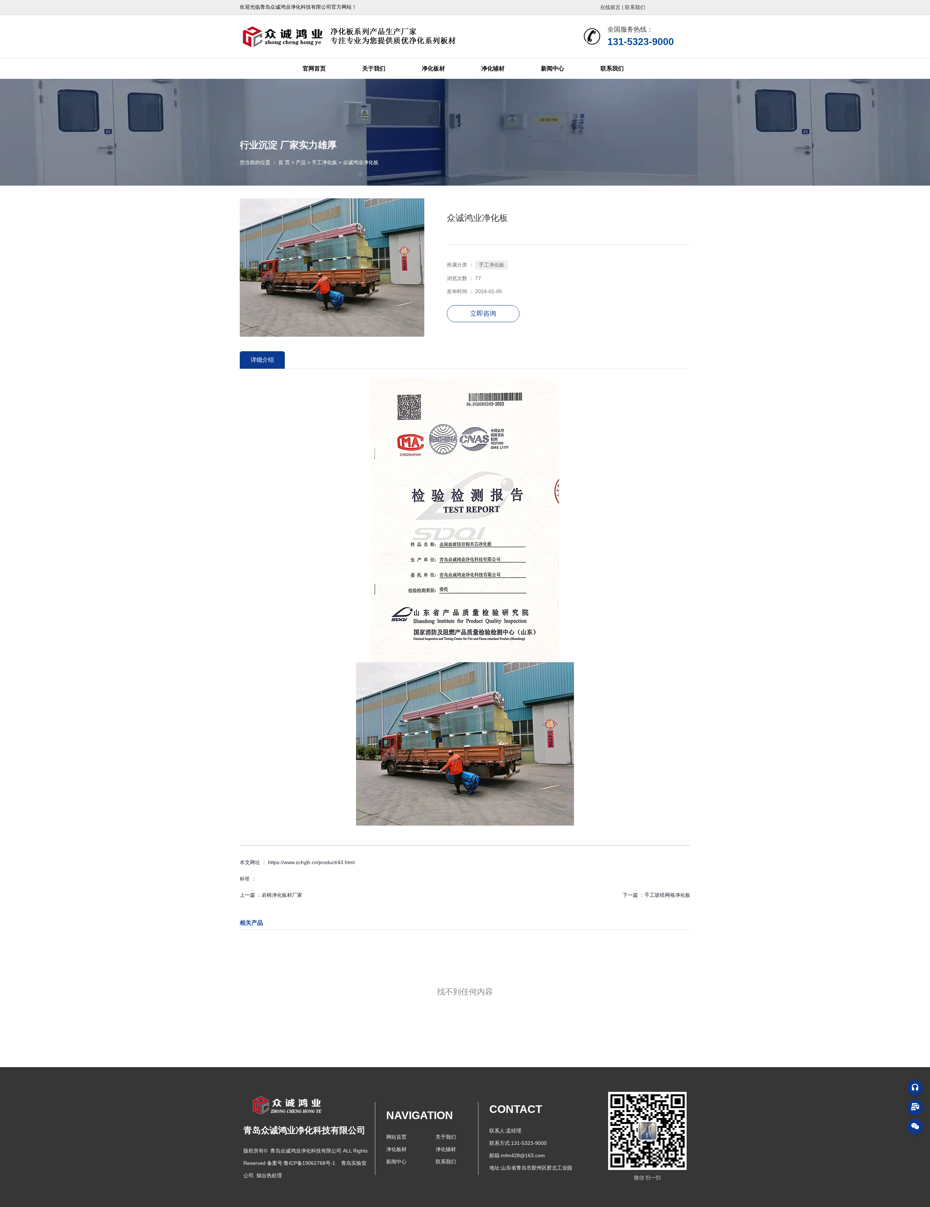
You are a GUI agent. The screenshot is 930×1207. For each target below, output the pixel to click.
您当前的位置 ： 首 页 (265, 163)
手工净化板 (324, 163)
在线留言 (611, 7)
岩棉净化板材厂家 (282, 895)
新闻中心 (552, 68)
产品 (301, 163)
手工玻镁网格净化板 (667, 895)
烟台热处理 (269, 1175)
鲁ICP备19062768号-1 (309, 1163)
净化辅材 (493, 68)
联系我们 (635, 7)
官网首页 (314, 68)
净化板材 (433, 68)
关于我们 (373, 68)
